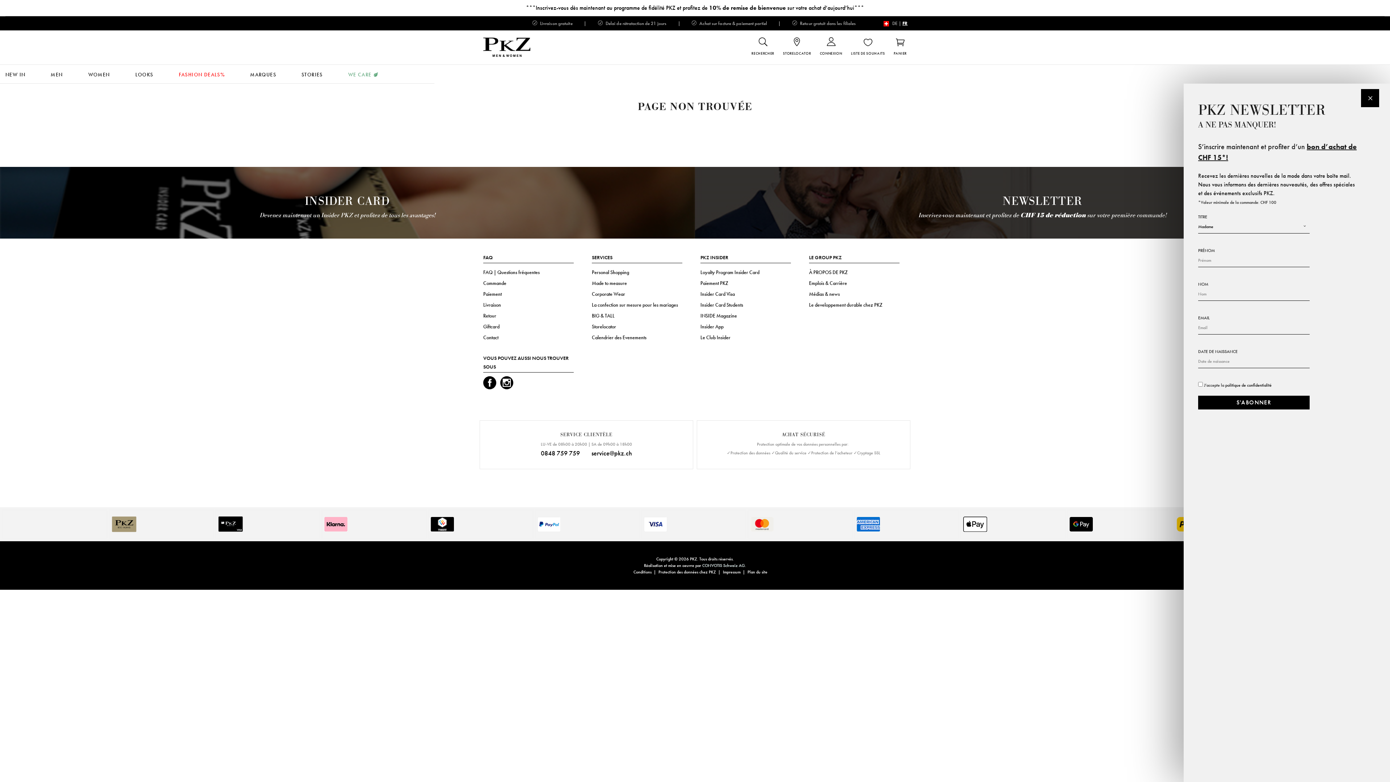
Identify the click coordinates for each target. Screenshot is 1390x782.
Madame (1205, 227)
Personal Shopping (610, 272)
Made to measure (609, 283)
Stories (312, 74)
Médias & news (824, 294)
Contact (490, 337)
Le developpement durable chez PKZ (846, 305)
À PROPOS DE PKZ (828, 272)
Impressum (732, 572)
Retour (489, 315)
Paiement (492, 294)
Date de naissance (1218, 351)
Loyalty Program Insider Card (729, 272)
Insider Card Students (721, 305)
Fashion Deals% (202, 74)
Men (57, 74)
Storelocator (604, 326)
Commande (494, 283)
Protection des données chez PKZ (687, 572)
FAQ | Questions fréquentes (511, 272)
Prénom (1206, 250)
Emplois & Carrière (828, 283)
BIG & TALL (603, 315)
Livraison (492, 305)
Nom (1203, 284)
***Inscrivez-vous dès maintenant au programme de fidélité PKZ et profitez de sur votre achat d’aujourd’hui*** (695, 8)
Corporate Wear (608, 294)
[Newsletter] (1370, 98)
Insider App (712, 326)
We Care (360, 74)
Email (1204, 318)
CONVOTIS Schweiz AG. (724, 565)
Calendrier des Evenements (619, 337)
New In (15, 74)
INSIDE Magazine (718, 315)
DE (895, 23)
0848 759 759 (560, 453)
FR (904, 23)
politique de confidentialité (1248, 385)
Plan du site (757, 572)
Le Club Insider (715, 337)
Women (99, 74)
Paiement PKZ (714, 283)
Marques (263, 74)
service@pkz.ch (611, 453)
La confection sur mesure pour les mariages (635, 305)
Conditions (642, 572)
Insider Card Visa (717, 294)
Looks (144, 74)
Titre (1202, 217)
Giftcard (491, 326)
